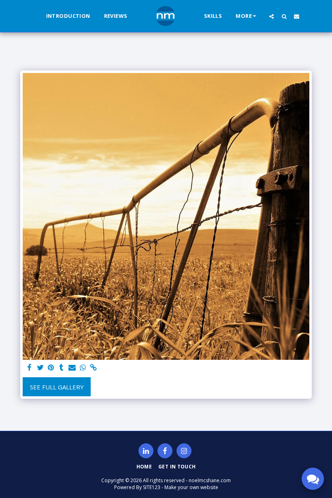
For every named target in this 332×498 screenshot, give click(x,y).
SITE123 (151, 487)
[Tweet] (40, 368)
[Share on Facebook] (30, 368)
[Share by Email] (72, 368)
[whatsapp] (83, 368)
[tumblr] (61, 368)
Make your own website (191, 487)
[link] (93, 368)
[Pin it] (51, 368)
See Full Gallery (57, 387)
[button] (271, 16)
